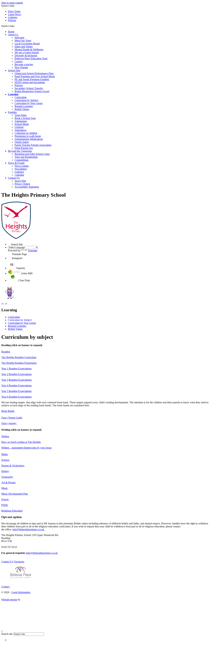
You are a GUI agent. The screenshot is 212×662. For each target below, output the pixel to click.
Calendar (19, 174)
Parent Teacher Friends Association (33, 145)
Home (11, 31)
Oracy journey (9, 423)
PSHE (4, 505)
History (5, 471)
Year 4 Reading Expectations (16, 385)
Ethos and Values (24, 46)
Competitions (21, 160)
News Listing (22, 166)
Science (5, 460)
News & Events (16, 163)
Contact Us (14, 177)
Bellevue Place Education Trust (31, 58)
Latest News (14, 14)
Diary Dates (14, 11)
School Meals (22, 124)
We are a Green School (27, 52)
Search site (7, 633)
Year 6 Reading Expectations (16, 396)
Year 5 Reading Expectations (16, 391)
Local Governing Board (27, 43)
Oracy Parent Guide (11, 417)
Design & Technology (13, 465)
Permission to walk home (28, 136)
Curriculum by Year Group (29, 103)
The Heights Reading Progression (19, 363)
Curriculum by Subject (26, 100)
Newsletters (21, 168)
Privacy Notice (22, 183)
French (5, 499)
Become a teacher (24, 64)
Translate (32, 250)
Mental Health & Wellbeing (29, 49)
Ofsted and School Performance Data (34, 73)
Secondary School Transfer (29, 88)
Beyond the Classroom (20, 151)
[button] (15, 26)
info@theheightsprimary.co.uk (28, 529)
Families (12, 112)
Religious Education (12, 510)
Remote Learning (24, 106)
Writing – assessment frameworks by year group (26, 447)
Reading (5, 351)
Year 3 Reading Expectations (16, 379)
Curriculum (20, 97)
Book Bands (7, 411)
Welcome (19, 37)
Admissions (21, 121)
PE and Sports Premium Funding (32, 79)
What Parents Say (24, 148)
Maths (4, 454)
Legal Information (20, 592)
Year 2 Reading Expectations (16, 374)
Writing (5, 436)
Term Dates (21, 115)
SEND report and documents (30, 82)
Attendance (20, 130)
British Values (22, 109)
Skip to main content (12, 2)
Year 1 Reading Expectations (16, 368)
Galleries (12, 17)
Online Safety (22, 142)
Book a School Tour (25, 118)
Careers (19, 61)
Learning (13, 94)
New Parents (21, 67)
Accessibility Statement (27, 186)
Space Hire (20, 180)
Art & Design (8, 482)
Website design (9, 599)
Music (4, 488)
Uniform (19, 127)
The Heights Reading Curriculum (18, 357)
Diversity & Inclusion (26, 55)
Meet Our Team (23, 40)
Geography (7, 476)
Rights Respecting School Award (32, 91)
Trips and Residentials (26, 157)
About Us (13, 34)
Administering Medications (29, 139)
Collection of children (26, 133)
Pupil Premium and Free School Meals (35, 76)
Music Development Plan (14, 493)
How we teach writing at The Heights (21, 442)
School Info (14, 70)
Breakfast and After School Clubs (32, 154)
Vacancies (19, 561)
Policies (12, 20)
